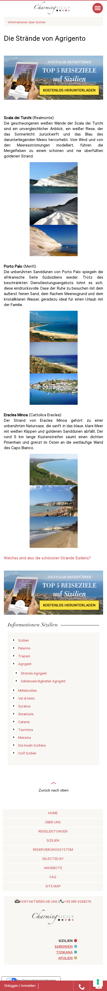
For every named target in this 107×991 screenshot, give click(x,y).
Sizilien (23, 641)
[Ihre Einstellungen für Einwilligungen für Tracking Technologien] (98, 982)
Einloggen (11, 986)
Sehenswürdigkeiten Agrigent (43, 682)
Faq (53, 877)
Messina (24, 738)
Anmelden (28, 986)
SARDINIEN (64, 947)
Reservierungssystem (53, 850)
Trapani (24, 657)
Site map (53, 887)
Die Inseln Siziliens (32, 746)
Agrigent (24, 664)
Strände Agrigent (34, 674)
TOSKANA (64, 953)
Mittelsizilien (27, 691)
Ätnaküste (26, 715)
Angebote (53, 868)
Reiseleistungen (53, 832)
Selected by (53, 859)
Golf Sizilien (27, 754)
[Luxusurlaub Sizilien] (57, 8)
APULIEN (65, 958)
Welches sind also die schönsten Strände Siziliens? (47, 558)
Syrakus (24, 707)
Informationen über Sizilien (27, 23)
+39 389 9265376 (77, 902)
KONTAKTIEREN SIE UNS (38, 902)
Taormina (25, 730)
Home (53, 814)
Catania (24, 722)
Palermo (24, 649)
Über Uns (53, 823)
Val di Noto (26, 699)
